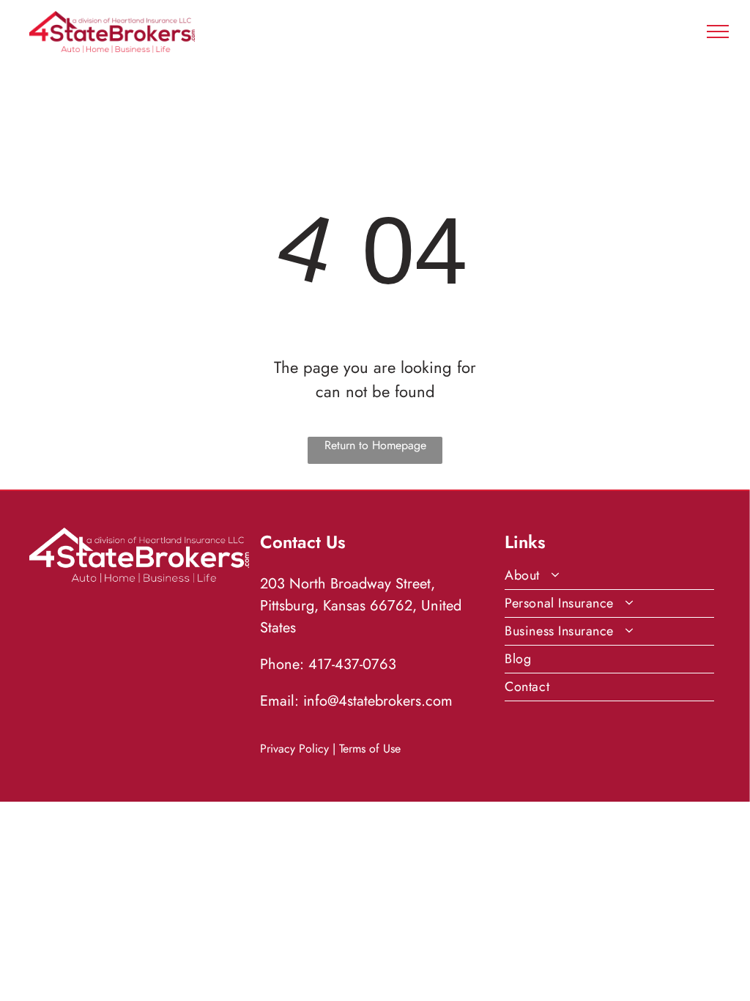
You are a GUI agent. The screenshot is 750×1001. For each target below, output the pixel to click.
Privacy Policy (294, 748)
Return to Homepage (375, 445)
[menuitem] (609, 576)
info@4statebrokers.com (378, 701)
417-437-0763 (352, 664)
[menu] (718, 31)
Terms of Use (370, 748)
